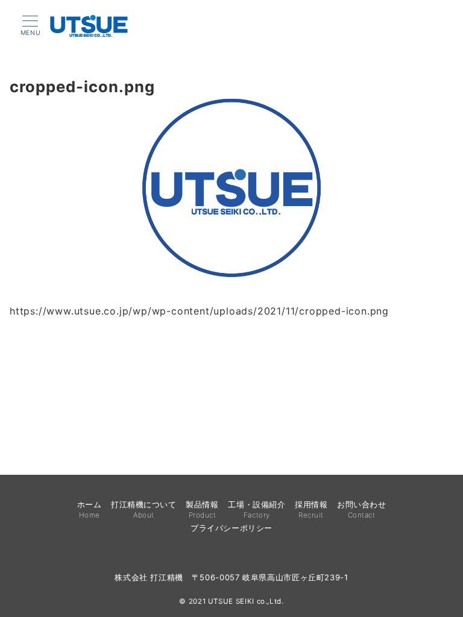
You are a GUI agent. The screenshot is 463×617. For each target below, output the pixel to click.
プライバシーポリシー (231, 528)
